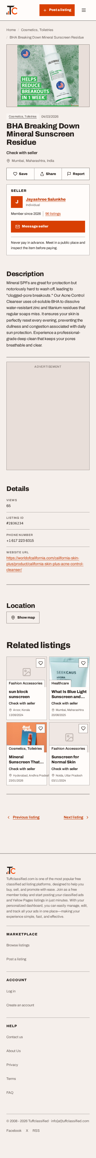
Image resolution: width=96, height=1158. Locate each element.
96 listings (53, 214)
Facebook (14, 1131)
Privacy (12, 1065)
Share (51, 174)
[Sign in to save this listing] (40, 663)
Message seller (35, 226)
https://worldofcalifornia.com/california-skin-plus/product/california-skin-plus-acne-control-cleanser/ (44, 564)
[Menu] (84, 10)
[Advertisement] (48, 418)
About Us (13, 1051)
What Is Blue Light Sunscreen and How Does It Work (69, 697)
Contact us (14, 1037)
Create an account (20, 1005)
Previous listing (26, 817)
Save (23, 174)
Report (79, 174)
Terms (11, 1079)
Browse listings (18, 945)
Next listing (73, 817)
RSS (36, 1131)
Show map (26, 617)
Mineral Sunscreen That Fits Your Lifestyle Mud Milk (26, 764)
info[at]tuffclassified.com (70, 1121)
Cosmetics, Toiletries (23, 116)
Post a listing (16, 959)
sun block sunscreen (19, 694)
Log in (10, 991)
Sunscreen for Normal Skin (65, 759)
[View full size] (48, 75)
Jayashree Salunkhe (46, 199)
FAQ (9, 1093)
